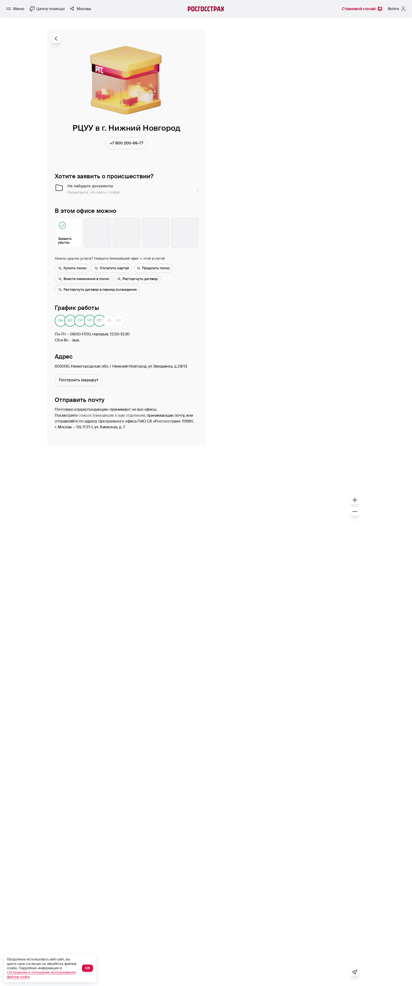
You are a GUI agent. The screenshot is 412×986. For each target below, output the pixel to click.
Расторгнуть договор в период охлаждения (100, 289)
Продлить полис (156, 268)
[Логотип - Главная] (206, 9)
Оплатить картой (114, 268)
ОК (87, 968)
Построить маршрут (78, 380)
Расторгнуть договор (140, 279)
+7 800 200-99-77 (126, 143)
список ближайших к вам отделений (111, 415)
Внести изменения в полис (86, 279)
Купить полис (75, 268)
